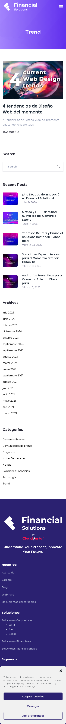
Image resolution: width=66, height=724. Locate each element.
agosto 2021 (10, 381)
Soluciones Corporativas (17, 620)
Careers (7, 580)
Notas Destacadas (14, 458)
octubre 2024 (11, 337)
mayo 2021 (9, 400)
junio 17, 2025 (30, 224)
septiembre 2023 (13, 350)
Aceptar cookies (33, 696)
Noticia (7, 464)
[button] (60, 670)
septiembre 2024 (13, 344)
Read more (9, 132)
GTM (12, 624)
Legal (12, 634)
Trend (6, 483)
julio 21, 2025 (29, 202)
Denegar (33, 706)
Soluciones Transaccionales (19, 648)
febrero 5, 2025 (31, 287)
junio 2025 (9, 318)
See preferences (33, 715)
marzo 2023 (10, 363)
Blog (5, 587)
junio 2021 (9, 394)
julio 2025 (8, 312)
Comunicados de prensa (17, 445)
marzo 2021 (10, 413)
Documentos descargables (19, 602)
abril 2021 (8, 407)
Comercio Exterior (14, 439)
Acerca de (8, 572)
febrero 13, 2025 (31, 266)
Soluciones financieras (16, 471)
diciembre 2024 (12, 331)
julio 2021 (8, 388)
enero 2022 (10, 369)
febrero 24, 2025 (32, 245)
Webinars (8, 594)
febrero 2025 (10, 325)
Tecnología (9, 477)
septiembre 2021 (13, 375)
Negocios (8, 452)
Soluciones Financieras (16, 641)
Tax (11, 629)
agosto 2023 (10, 356)
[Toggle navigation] (61, 7)
